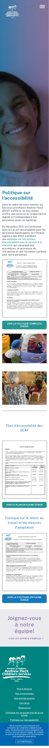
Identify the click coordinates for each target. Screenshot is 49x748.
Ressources (24, 708)
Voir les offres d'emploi (25, 638)
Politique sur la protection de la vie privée (24, 714)
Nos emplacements (24, 698)
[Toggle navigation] (42, 6)
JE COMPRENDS (24, 742)
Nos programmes (24, 693)
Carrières (24, 703)
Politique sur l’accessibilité (24, 720)
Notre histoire (24, 689)
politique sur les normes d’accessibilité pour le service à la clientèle (22, 242)
